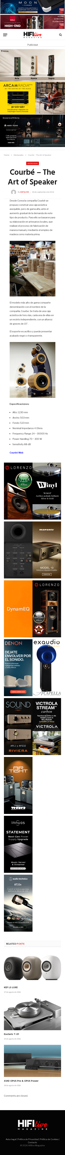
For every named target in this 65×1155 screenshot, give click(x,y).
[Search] (60, 34)
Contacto (32, 1142)
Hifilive (24, 192)
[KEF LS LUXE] (32, 967)
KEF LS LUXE (11, 987)
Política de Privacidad (28, 1139)
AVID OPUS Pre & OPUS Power (21, 1081)
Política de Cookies (49, 1139)
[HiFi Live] (33, 35)
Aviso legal (11, 1139)
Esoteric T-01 (11, 1034)
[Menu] (5, 34)
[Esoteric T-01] (32, 1014)
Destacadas (32, 163)
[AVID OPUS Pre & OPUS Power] (32, 1061)
